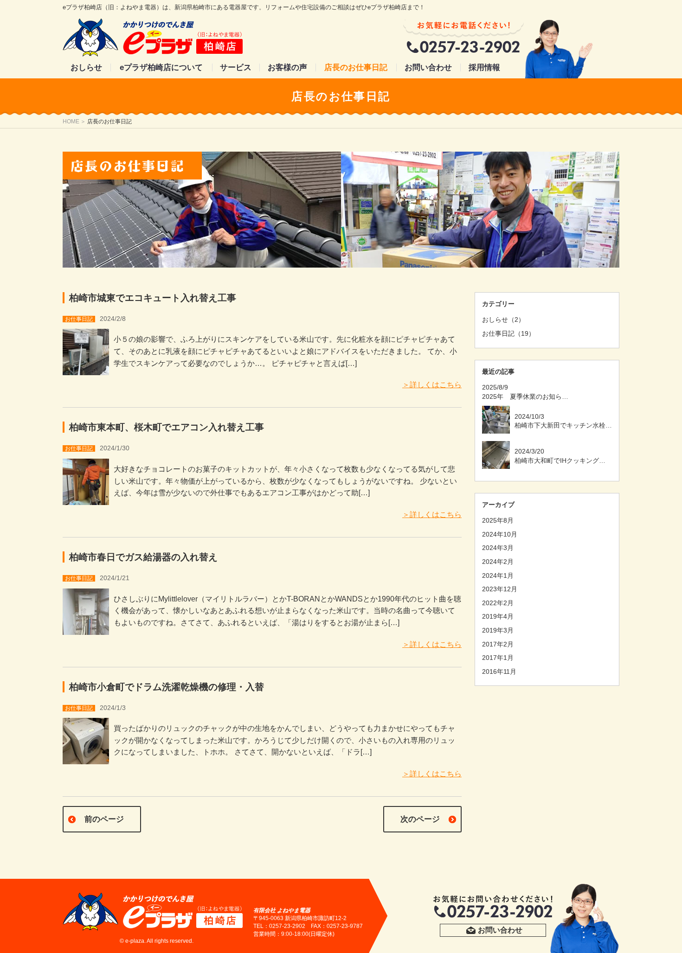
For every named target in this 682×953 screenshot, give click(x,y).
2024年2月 (498, 561)
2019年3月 (498, 630)
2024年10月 (499, 534)
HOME (71, 121)
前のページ (104, 819)
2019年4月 (498, 616)
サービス (235, 67)
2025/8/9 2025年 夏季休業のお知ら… (525, 392)
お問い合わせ (428, 67)
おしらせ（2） (503, 319)
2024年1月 (498, 575)
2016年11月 (499, 671)
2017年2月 (498, 644)
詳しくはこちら (436, 385)
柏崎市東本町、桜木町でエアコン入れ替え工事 (166, 427)
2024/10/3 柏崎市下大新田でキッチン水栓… (563, 421)
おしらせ (86, 67)
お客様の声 (287, 67)
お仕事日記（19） (508, 333)
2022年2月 (498, 603)
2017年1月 (498, 657)
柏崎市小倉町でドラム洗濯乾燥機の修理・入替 (166, 687)
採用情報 (484, 67)
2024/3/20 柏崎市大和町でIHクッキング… (560, 456)
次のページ (420, 819)
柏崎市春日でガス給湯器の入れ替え (143, 557)
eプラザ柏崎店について (161, 67)
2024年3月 (498, 547)
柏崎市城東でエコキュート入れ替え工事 (152, 298)
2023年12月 (499, 589)
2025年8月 (498, 520)
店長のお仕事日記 (355, 67)
